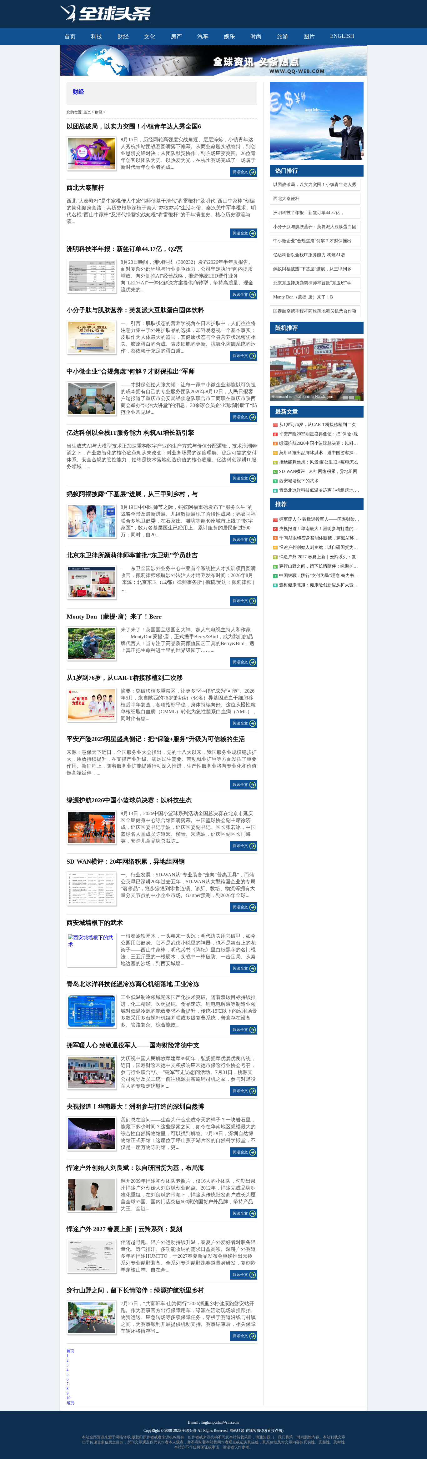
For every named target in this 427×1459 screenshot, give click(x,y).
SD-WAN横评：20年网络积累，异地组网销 (126, 861)
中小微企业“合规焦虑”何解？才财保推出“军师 (131, 371)
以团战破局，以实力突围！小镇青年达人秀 (314, 184)
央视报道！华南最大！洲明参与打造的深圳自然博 (135, 1106)
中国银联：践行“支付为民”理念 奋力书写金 (321, 575)
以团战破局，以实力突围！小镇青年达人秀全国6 (134, 126)
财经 (78, 92)
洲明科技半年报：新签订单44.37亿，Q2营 (125, 248)
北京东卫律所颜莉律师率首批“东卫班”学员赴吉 (132, 555)
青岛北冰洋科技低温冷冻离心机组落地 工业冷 (323, 490)
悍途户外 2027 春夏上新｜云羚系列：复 (317, 556)
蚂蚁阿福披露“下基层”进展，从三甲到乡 (312, 269)
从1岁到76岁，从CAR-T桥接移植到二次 (317, 424)
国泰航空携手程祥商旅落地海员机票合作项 (314, 311)
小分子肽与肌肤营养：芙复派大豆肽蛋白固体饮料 (135, 310)
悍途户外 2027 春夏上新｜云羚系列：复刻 (124, 1229)
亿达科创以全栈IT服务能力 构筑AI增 (309, 255)
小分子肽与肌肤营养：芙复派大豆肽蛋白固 (314, 226)
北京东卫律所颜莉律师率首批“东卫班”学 (312, 283)
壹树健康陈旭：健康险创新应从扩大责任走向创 (325, 585)
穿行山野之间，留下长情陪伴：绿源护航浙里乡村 (135, 1290)
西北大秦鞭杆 (286, 198)
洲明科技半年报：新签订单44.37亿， (308, 212)
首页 (70, 1351)
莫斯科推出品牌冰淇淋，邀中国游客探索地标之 (325, 452)
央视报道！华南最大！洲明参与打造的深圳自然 (325, 528)
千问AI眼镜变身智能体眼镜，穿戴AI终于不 (321, 538)
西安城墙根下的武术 (95, 922)
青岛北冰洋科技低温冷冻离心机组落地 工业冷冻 (133, 983)
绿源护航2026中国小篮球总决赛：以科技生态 (129, 800)
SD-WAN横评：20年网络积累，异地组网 (318, 471)
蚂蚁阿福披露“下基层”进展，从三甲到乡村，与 (132, 493)
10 (68, 1398)
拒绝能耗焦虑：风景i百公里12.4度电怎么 (318, 462)
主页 (87, 112)
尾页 (70, 1403)
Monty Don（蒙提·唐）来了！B (303, 297)
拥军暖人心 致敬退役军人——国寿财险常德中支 (133, 1045)
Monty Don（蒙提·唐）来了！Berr (114, 616)
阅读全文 (240, 172)
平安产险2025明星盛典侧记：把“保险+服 (318, 434)
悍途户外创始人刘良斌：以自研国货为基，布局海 (135, 1167)
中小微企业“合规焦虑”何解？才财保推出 (312, 240)
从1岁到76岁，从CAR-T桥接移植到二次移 (125, 677)
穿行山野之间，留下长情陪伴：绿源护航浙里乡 (325, 566)
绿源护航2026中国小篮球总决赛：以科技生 (320, 443)
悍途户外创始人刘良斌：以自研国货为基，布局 (325, 547)
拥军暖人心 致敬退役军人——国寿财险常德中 (323, 519)
